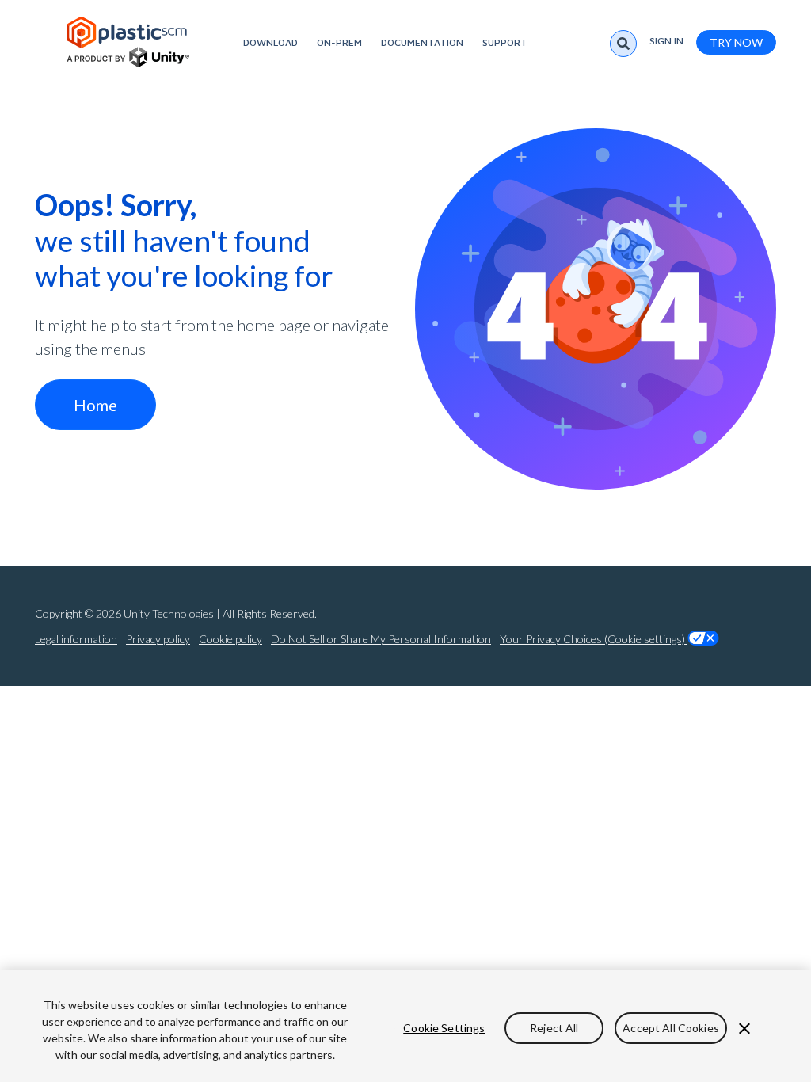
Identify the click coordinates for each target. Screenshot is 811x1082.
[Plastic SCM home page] (128, 42)
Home (95, 404)
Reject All (554, 1027)
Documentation (422, 42)
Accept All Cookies (671, 1027)
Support (504, 42)
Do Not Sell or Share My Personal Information (381, 639)
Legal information (76, 639)
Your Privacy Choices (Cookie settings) (593, 639)
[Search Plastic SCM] (623, 43)
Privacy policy (158, 639)
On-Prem (339, 42)
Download (270, 42)
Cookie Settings (444, 1027)
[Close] (744, 1029)
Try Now (736, 42)
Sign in (666, 41)
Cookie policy (230, 639)
